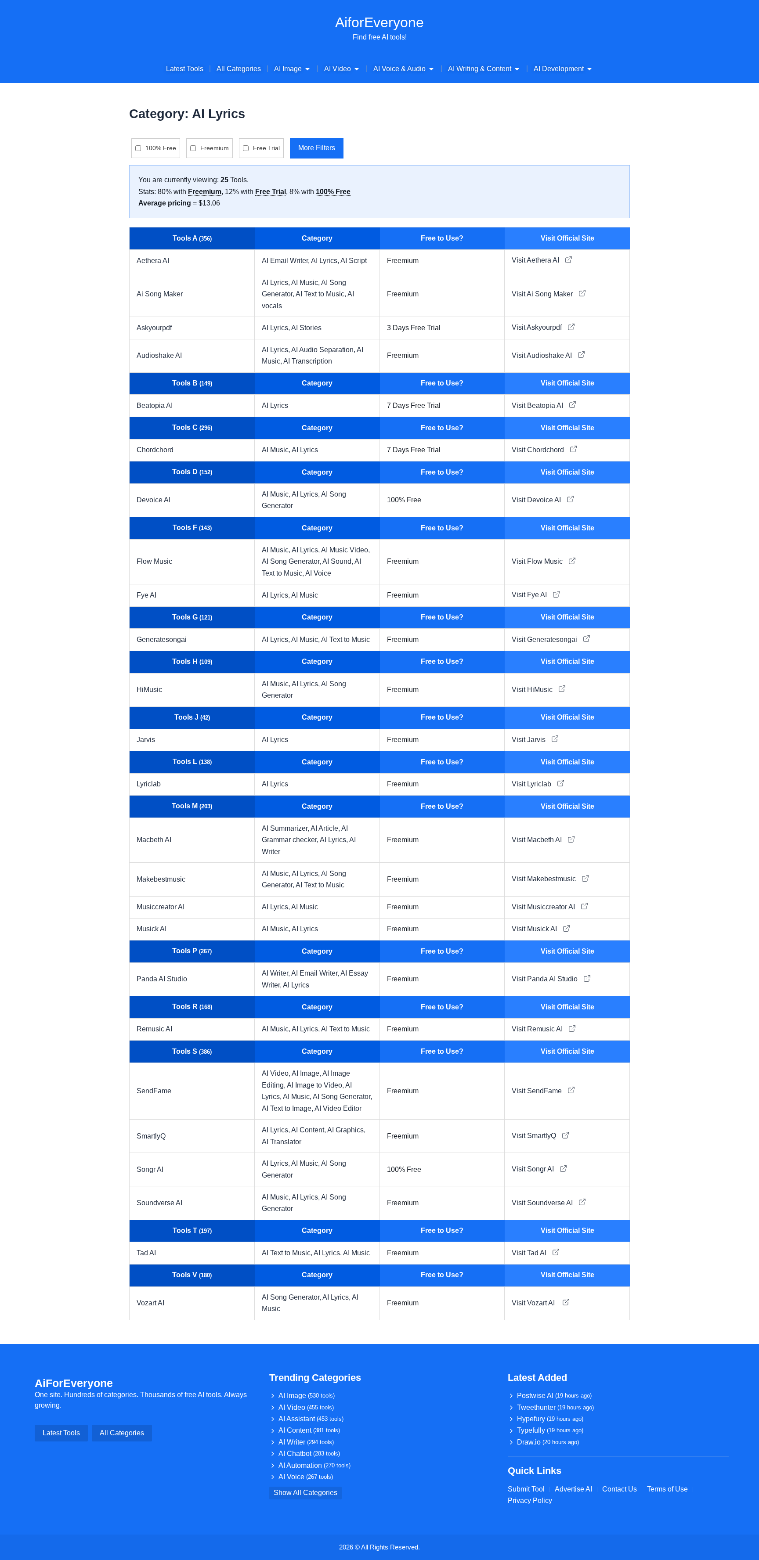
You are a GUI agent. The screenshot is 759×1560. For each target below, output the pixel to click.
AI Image (306, 1395)
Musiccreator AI (160, 907)
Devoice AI (153, 500)
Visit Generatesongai (545, 639)
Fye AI (146, 595)
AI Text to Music (345, 639)
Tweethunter (555, 1407)
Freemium (214, 147)
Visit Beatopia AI (538, 405)
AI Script (353, 260)
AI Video (306, 1407)
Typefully (550, 1430)
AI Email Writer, (286, 260)
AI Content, (309, 1130)
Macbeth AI (154, 839)
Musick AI (151, 929)
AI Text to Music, (321, 294)
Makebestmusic (161, 879)
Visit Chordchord (539, 450)
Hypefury (550, 1419)
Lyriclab (149, 784)
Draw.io (548, 1442)
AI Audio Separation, (324, 349)
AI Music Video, (345, 550)
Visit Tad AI (530, 1253)
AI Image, (307, 1073)
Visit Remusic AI (538, 1029)
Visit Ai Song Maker (543, 294)
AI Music (304, 595)
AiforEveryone (379, 22)
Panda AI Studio (162, 979)
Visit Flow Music (538, 561)
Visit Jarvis (529, 739)
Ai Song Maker (160, 294)
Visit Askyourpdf (538, 327)
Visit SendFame (538, 1091)
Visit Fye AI (530, 594)
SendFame (154, 1091)
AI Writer (306, 1442)
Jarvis (146, 739)
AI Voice (318, 573)
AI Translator (281, 1142)
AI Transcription (307, 361)
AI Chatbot (309, 1453)
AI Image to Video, (316, 1085)
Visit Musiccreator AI (544, 907)
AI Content (309, 1430)
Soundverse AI (159, 1203)
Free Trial (266, 147)
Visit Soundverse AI (543, 1203)
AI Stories (306, 327)
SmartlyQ (151, 1136)
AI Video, (277, 1073)
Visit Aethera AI (536, 260)
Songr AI (150, 1169)
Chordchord (155, 450)
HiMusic (149, 689)
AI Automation (314, 1465)
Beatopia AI (155, 405)
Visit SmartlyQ (535, 1135)
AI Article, (326, 828)
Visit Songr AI (534, 1169)
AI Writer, (276, 973)
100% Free (160, 147)
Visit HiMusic (533, 689)
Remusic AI (154, 1029)
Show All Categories (305, 1492)
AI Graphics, (346, 1130)
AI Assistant (310, 1419)
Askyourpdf (154, 327)
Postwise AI (554, 1395)
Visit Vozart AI (535, 1303)
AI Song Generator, (292, 561)
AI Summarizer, (286, 828)
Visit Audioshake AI (543, 355)
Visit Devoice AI (537, 500)
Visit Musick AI (535, 929)
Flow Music (154, 561)
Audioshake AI (159, 355)
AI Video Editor (337, 1108)
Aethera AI (153, 260)
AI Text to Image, (288, 1108)
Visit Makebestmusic (545, 879)
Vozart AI (151, 1303)
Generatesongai (162, 639)
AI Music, (306, 282)
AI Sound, (338, 561)
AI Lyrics (275, 405)
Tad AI (146, 1253)
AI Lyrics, (325, 260)
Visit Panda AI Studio (545, 979)
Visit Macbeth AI (538, 839)
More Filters (316, 147)
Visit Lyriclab (532, 784)
